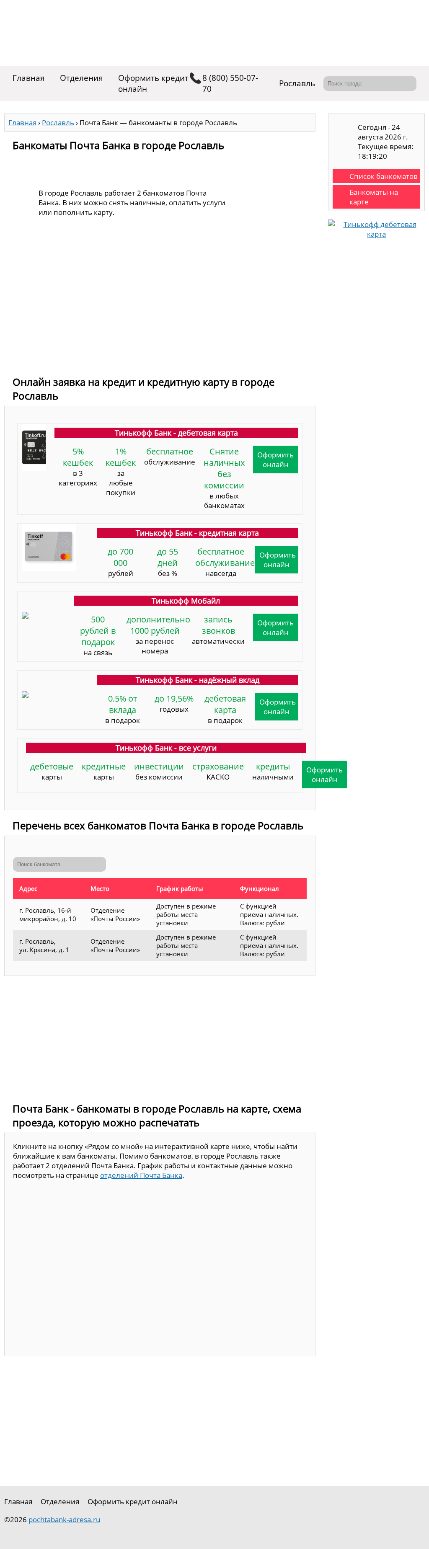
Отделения (81, 77)
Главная (29, 77)
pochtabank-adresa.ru (64, 1519)
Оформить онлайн (275, 459)
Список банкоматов (383, 176)
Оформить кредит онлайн (153, 83)
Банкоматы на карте (373, 197)
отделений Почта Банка (141, 1175)
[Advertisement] (159, 308)
